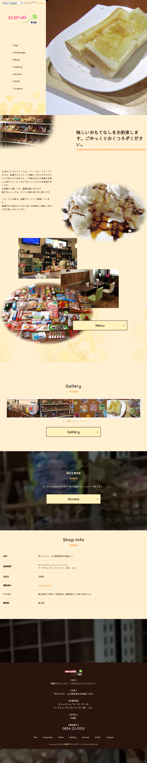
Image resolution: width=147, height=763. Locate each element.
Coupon (18, 88)
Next (136, 408)
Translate (40, 3)
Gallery (17, 66)
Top (15, 45)
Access (17, 74)
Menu (16, 59)
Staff (16, 81)
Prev (10, 408)
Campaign (19, 52)
